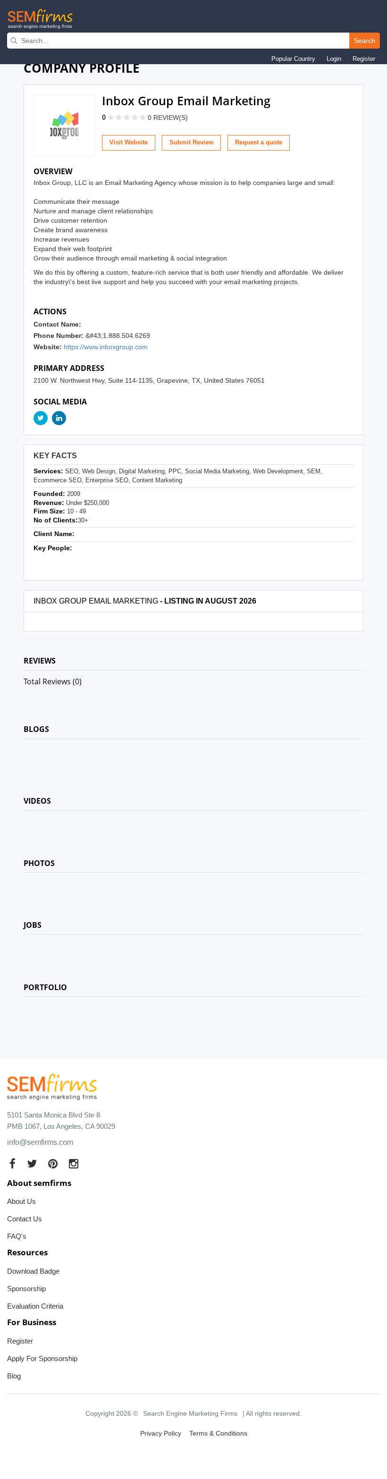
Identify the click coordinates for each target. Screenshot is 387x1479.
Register (364, 58)
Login (334, 58)
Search (364, 40)
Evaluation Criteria (35, 1306)
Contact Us (24, 1219)
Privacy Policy (160, 1433)
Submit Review (191, 142)
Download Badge (33, 1271)
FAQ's (16, 1236)
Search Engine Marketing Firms (190, 1413)
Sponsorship (26, 1289)
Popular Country (293, 58)
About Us (21, 1201)
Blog (14, 1376)
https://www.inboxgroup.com (106, 347)
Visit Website (128, 142)
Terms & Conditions (218, 1433)
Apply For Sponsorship (42, 1358)
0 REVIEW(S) (168, 117)
